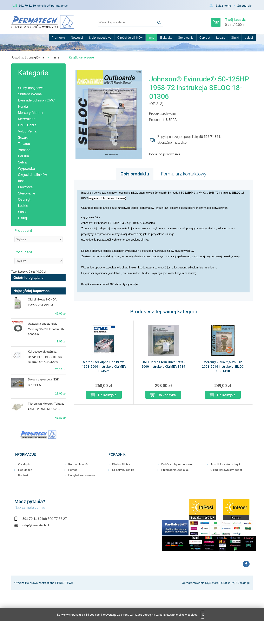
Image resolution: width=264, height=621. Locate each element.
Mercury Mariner (31, 113)
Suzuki (23, 137)
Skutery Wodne (30, 94)
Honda (23, 106)
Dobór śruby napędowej (176, 464)
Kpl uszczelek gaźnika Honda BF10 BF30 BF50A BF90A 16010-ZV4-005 (45, 357)
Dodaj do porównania (164, 154)
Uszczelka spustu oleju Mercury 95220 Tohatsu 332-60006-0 (47, 329)
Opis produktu (134, 173)
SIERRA (171, 120)
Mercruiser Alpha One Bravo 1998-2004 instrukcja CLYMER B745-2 (104, 366)
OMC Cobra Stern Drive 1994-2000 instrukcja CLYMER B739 (163, 364)
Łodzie (220, 37)
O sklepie (24, 464)
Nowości (77, 37)
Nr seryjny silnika (123, 469)
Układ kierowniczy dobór (226, 469)
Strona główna (34, 57)
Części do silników (130, 37)
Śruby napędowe (100, 37)
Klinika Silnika (121, 464)
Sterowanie (185, 37)
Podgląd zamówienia (81, 475)
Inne (151, 37)
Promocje (58, 37)
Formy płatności (78, 464)
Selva (22, 162)
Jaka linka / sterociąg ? (225, 464)
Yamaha (24, 150)
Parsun (23, 156)
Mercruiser (26, 119)
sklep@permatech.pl (54, 5)
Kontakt (23, 475)
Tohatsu (24, 144)
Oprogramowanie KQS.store (200, 582)
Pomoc (72, 469)
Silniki (235, 37)
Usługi (249, 37)
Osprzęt (204, 37)
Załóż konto (223, 5)
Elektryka (166, 37)
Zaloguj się (244, 5)
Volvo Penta (27, 131)
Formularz (183, 173)
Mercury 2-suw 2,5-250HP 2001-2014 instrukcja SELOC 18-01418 (223, 366)
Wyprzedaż (26, 168)
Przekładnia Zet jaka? (175, 469)
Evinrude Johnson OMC (36, 100)
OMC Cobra (27, 125)
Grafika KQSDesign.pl (235, 582)
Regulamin (25, 469)
